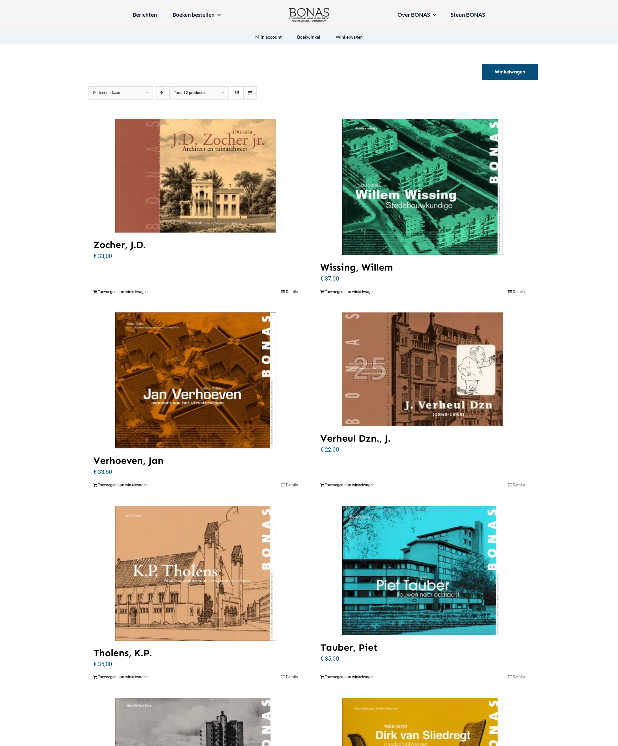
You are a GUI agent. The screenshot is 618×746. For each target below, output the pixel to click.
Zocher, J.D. (119, 245)
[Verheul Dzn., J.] (422, 369)
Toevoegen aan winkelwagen (123, 292)
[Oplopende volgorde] (161, 93)
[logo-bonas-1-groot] (309, 10)
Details (292, 292)
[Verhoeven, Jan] (196, 380)
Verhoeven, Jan (128, 460)
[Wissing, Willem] (422, 187)
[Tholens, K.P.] (196, 573)
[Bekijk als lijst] (250, 93)
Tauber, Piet (349, 647)
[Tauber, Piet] (422, 571)
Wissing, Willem (356, 267)
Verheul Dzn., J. (355, 438)
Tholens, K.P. (122, 653)
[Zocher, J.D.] (196, 176)
